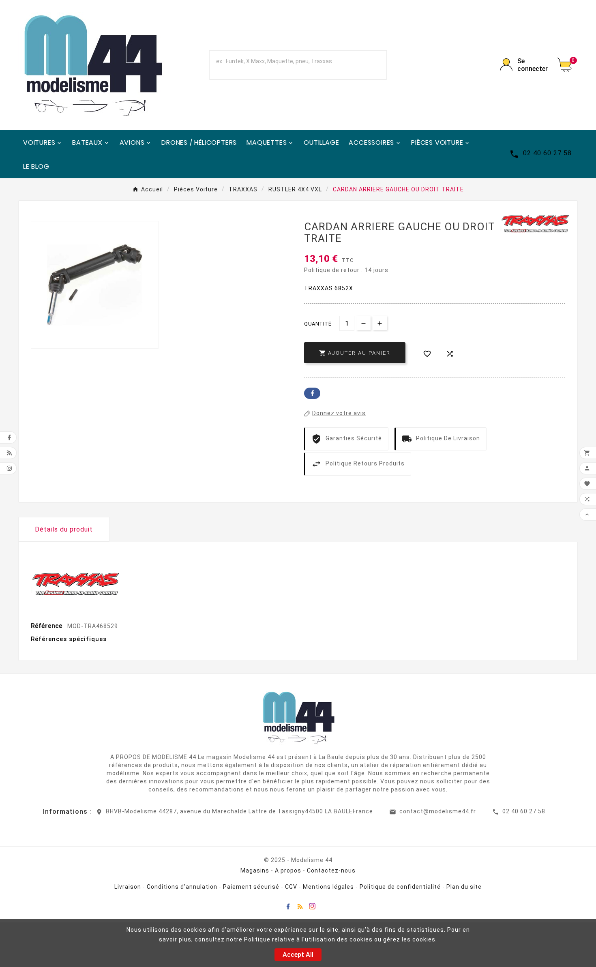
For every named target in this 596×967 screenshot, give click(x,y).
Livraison (127, 886)
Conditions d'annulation (182, 886)
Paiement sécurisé (251, 886)
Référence (47, 626)
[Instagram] (312, 906)
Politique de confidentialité (400, 886)
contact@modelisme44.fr (437, 811)
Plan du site (464, 886)
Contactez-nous (331, 870)
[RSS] (300, 906)
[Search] (370, 65)
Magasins (254, 870)
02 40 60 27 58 (523, 811)
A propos (288, 870)
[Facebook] (288, 906)
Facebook (312, 393)
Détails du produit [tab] (64, 529)
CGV (291, 886)
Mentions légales (328, 886)
